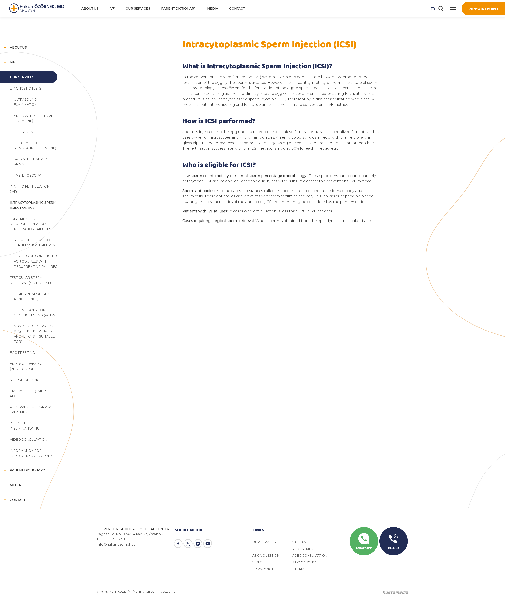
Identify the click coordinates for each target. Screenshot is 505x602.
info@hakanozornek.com (118, 544)
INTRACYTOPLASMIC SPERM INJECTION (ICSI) (33, 205)
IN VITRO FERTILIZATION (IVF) (30, 188)
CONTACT (237, 8)
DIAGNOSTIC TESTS (25, 88)
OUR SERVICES (138, 8)
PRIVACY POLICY (304, 562)
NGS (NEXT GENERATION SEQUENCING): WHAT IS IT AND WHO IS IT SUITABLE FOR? (35, 334)
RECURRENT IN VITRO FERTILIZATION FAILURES (34, 242)
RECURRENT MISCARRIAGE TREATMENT (32, 409)
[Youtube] (208, 543)
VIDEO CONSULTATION (28, 439)
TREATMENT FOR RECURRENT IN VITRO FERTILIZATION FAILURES (30, 224)
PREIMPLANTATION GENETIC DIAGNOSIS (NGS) (33, 296)
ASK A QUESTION (266, 555)
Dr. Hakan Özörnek (37, 8)
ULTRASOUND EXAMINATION (25, 102)
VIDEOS (258, 562)
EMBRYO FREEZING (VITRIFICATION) (26, 366)
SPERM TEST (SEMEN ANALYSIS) (31, 161)
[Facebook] (178, 543)
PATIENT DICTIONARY (178, 8)
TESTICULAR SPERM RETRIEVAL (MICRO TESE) (30, 280)
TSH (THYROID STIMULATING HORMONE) (35, 145)
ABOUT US (89, 8)
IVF (112, 8)
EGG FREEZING (22, 352)
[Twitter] (188, 543)
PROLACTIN (23, 132)
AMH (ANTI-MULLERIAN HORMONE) (33, 118)
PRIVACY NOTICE (265, 569)
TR (433, 8)
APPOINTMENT (483, 8)
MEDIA (212, 8)
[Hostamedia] (395, 592)
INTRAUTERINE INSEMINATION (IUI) (26, 425)
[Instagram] (198, 543)
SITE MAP (299, 569)
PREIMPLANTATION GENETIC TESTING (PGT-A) (35, 312)
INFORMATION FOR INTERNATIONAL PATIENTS (31, 453)
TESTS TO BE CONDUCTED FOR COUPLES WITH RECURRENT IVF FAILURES (35, 261)
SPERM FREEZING (25, 380)
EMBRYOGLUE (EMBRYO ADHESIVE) (30, 393)
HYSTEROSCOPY (27, 175)
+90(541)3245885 (117, 539)
